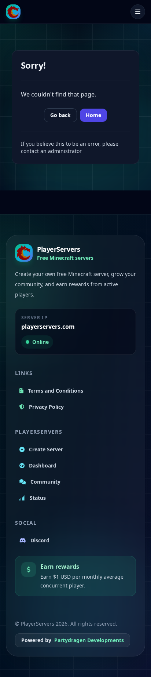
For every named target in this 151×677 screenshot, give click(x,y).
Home (93, 115)
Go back (60, 115)
